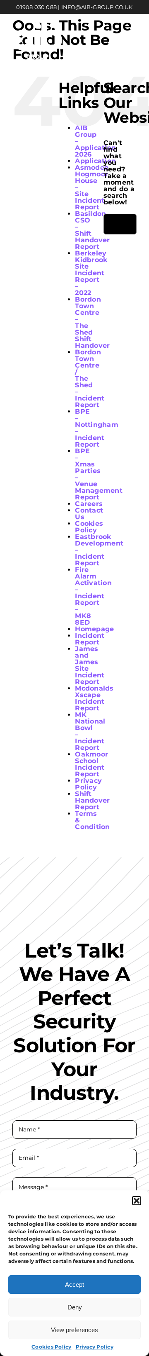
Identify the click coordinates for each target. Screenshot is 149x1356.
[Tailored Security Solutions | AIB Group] (37, 25)
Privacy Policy (94, 1347)
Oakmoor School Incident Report (91, 764)
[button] (136, 1201)
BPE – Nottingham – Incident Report (96, 428)
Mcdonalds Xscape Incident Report (94, 698)
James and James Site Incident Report (89, 665)
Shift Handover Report (92, 800)
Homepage (94, 629)
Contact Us (89, 513)
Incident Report (89, 639)
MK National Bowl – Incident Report (90, 731)
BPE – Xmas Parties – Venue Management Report (98, 474)
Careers (89, 504)
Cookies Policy (51, 1347)
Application (95, 161)
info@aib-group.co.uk (97, 7)
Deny (74, 1307)
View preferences (74, 1329)
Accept (74, 1284)
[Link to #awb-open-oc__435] (131, 40)
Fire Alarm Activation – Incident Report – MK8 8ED (93, 596)
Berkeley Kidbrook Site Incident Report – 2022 (91, 273)
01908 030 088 (36, 7)
